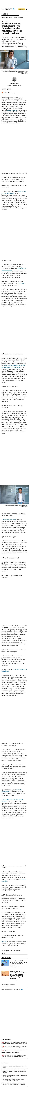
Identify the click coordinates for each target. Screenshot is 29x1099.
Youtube (10, 17)
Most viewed (4, 1062)
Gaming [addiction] (9, 520)
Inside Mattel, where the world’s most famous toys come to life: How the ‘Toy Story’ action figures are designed (14, 1071)
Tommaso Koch (13, 980)
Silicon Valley (5, 17)
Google (15, 17)
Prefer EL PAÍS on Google (9, 92)
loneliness (20, 283)
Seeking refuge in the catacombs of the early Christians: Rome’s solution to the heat (14, 1047)
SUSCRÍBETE (21, 9)
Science (4, 14)
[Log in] (26, 9)
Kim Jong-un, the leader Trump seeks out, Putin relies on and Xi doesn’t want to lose (13, 1056)
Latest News (20, 17)
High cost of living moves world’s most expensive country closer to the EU (13, 1051)
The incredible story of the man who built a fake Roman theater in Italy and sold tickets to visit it (14, 1084)
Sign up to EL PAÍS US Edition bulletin (12, 950)
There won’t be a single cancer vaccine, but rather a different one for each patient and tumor (14, 1043)
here (22, 989)
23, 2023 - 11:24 (16, 85)
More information (4, 986)
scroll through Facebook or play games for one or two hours (13, 366)
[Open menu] (2, 9)
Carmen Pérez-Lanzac (14, 967)
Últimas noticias (6, 1039)
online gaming (12, 110)
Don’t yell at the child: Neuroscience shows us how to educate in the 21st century (18, 963)
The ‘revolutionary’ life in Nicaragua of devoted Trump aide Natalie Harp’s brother (13, 1080)
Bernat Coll (14, 83)
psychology (4, 21)
